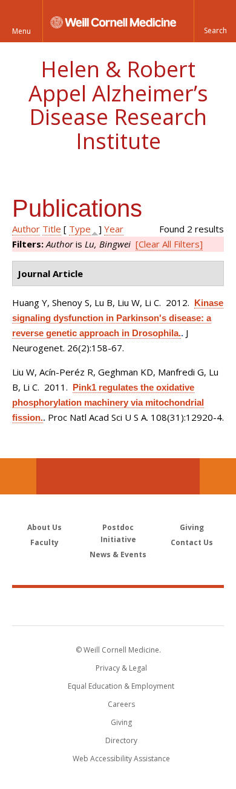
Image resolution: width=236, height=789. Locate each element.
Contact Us (218, 476)
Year (113, 229)
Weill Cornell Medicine (118, 606)
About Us (44, 527)
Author (26, 229)
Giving (192, 527)
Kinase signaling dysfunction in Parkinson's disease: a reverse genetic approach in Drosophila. (117, 318)
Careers (121, 704)
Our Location (18, 476)
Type (80, 229)
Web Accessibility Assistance (121, 758)
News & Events (118, 554)
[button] (215, 21)
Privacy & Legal (121, 668)
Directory (121, 740)
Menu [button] (21, 31)
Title (51, 229)
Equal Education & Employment (121, 686)
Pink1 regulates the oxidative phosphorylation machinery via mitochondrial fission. (108, 402)
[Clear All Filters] (169, 244)
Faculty (44, 542)
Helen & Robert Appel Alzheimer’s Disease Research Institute (118, 105)
